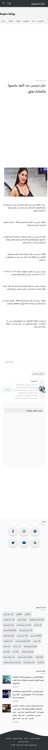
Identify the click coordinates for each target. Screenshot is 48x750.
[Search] (3, 3)
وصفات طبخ (27, 662)
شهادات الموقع (17, 738)
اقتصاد (18, 21)
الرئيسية (40, 21)
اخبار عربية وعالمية (22, 624)
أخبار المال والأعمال (35, 619)
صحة (3, 21)
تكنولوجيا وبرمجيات (21, 640)
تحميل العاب (7, 635)
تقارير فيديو (34, 635)
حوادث (35, 640)
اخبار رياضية (7, 624)
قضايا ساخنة (8, 656)
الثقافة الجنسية (8, 630)
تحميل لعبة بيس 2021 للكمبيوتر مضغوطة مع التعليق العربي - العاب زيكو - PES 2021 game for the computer (28, 694)
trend (39, 662)
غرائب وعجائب (26, 651)
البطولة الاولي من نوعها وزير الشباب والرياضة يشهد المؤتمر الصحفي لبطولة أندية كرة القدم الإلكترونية (28, 680)
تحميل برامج (21, 635)
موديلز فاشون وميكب (11, 662)
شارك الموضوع (37, 373)
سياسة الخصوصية (23, 741)
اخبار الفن (20, 619)
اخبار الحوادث (7, 619)
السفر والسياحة (24, 630)
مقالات (10, 21)
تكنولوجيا (26, 21)
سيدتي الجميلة (28, 646)
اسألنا (26, 738)
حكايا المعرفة (38, 3)
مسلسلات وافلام (23, 656)
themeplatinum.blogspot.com (25, 747)
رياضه (5, 646)
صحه (14, 651)
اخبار (33, 21)
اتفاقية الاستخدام (35, 738)
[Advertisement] (24, 50)
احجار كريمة (7, 614)
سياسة (15, 646)
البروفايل (7, 389)
